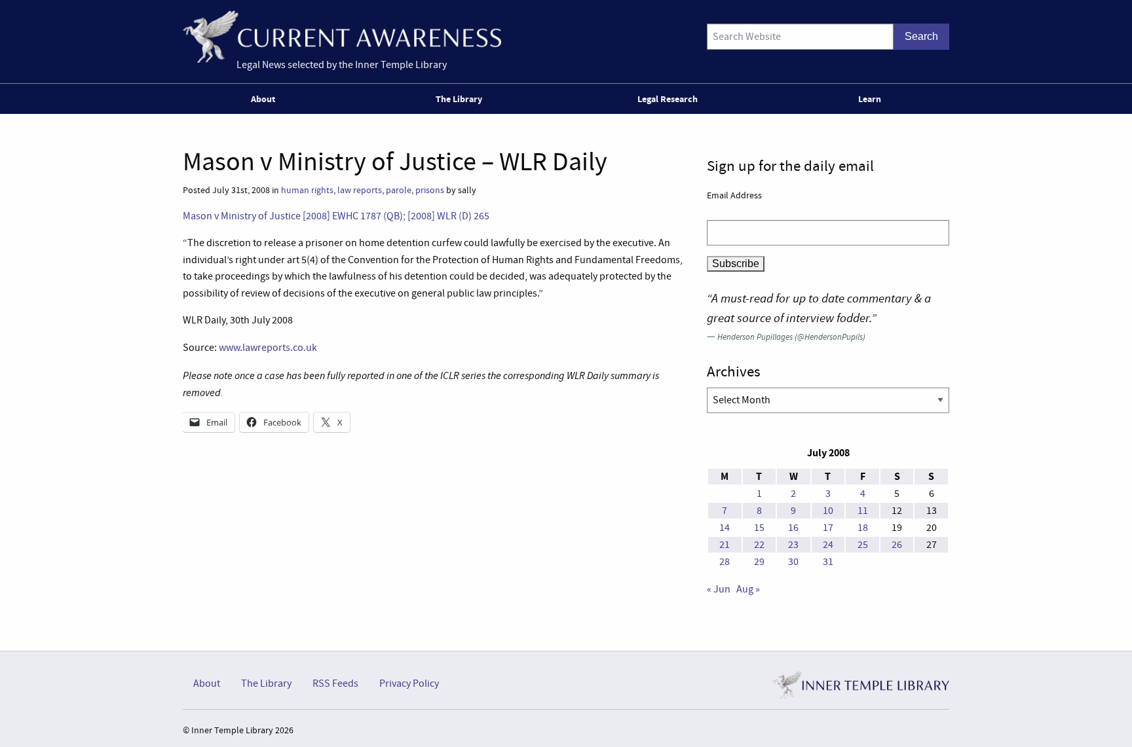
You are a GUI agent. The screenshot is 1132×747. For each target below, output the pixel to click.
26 (897, 544)
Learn (869, 98)
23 (793, 544)
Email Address (734, 195)
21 (724, 544)
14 (724, 527)
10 (828, 510)
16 (793, 527)
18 (863, 527)
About (263, 98)
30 (793, 561)
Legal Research (667, 98)
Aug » (748, 589)
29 (759, 561)
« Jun (718, 589)
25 (863, 544)
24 (828, 544)
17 (828, 527)
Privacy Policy (409, 683)
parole (398, 190)
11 (863, 510)
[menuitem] (265, 99)
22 (759, 544)
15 (759, 527)
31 (828, 561)
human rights (307, 190)
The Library (459, 98)
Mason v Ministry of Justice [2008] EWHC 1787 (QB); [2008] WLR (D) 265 (336, 216)
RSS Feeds (335, 683)
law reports (359, 190)
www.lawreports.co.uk (268, 347)
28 (724, 561)
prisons (429, 190)
